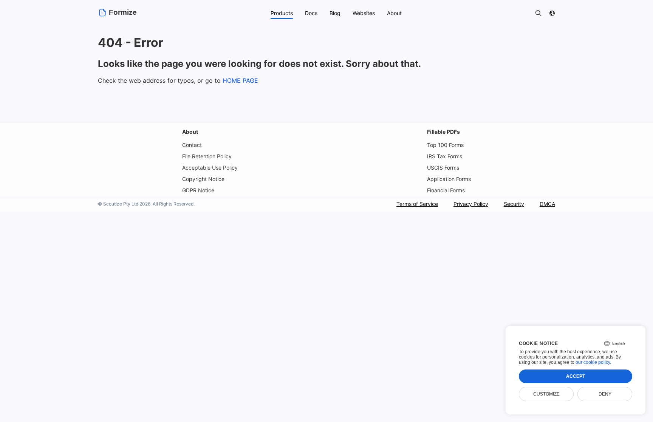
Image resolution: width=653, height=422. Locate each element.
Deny (605, 394)
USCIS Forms (443, 167)
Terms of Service (417, 204)
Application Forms (449, 179)
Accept (575, 376)
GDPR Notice (198, 190)
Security (514, 204)
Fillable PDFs (443, 131)
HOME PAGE (240, 80)
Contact (192, 145)
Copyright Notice (203, 179)
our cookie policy (593, 362)
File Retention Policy (207, 156)
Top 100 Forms (445, 145)
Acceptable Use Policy (210, 167)
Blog (335, 13)
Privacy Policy (470, 204)
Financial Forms (446, 190)
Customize (546, 394)
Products (282, 13)
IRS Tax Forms (444, 156)
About (190, 131)
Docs (311, 13)
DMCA (547, 204)
